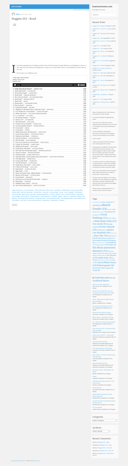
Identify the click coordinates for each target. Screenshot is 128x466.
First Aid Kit (99, 224)
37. (25, 163)
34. (38, 157)
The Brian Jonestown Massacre (104, 249)
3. (25, 93)
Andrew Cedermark (108, 202)
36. (25, 161)
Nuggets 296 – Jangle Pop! (99, 26)
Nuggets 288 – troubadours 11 (100, 94)
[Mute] (79, 85)
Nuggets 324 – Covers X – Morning (101, 41)
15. (24, 117)
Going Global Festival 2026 (99, 341)
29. (25, 146)
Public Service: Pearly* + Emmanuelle (103, 335)
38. (26, 165)
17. (23, 122)
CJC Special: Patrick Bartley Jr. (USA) (102, 306)
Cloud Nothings (99, 216)
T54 (94, 245)
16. (23, 120)
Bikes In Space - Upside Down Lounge (102, 317)
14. (23, 115)
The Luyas (102, 255)
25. (26, 138)
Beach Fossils (101, 207)
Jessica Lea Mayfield (103, 231)
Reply (15, 205)
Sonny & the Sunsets (100, 242)
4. (24, 95)
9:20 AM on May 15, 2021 (26, 14)
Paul (18, 14)
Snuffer (94, 376)
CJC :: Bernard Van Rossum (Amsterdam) (103, 322)
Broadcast (110, 212)
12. (30, 111)
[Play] (15, 85)
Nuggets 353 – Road (24, 18)
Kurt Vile (101, 235)
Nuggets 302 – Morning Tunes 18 (101, 85)
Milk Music (112, 236)
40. (24, 169)
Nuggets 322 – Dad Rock (99, 65)
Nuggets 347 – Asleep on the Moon (102, 68)
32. (26, 152)
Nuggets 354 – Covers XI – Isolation (102, 29)
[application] (49, 85)
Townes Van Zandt (106, 260)
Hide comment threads (85, 9)
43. (26, 175)
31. (32, 150)
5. (28, 97)
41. (20, 171)
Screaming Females (100, 240)
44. (23, 177)
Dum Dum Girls (105, 221)
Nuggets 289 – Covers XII (105, 448)
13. (30, 113)
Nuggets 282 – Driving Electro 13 (101, 102)
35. (24, 159)
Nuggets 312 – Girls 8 (98, 48)
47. (25, 183)
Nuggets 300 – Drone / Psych (100, 51)
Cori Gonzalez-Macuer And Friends (102, 348)
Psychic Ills (97, 238)
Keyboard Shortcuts (76, 9)
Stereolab (111, 242)
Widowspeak (105, 265)
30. (28, 148)
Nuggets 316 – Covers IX (99, 80)
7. (20, 101)
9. (22, 105)
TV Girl (98, 262)
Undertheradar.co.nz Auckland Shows (103, 279)
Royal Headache (109, 238)
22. (29, 132)
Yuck (96, 270)
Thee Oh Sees (104, 253)
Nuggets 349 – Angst (98, 38)
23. (28, 134)
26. (24, 140)
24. (25, 136)
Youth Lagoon (106, 268)
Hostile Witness (96, 388)
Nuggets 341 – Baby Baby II (100, 73)
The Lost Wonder (97, 407)
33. (26, 154)
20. (21, 128)
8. (25, 103)
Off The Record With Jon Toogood (101, 312)
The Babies (111, 245)
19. (28, 126)
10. (23, 107)
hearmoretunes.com (102, 6)
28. (26, 144)
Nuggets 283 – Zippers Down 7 (100, 90)
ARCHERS (97, 205)
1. (27, 89)
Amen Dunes (96, 202)
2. (24, 91)
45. (30, 179)
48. (29, 185)
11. (33, 109)
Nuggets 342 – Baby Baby (99, 76)
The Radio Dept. (103, 257)
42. (32, 173)
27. (31, 142)
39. (25, 167)
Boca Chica (101, 212)
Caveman (96, 215)
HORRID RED (102, 230)
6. (23, 99)
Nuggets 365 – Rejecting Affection (101, 33)
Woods (96, 268)
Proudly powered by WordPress (18, 460)
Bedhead (110, 209)
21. (21, 130)
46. (22, 181)
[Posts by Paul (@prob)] (13, 15)
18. (27, 124)
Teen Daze (101, 245)
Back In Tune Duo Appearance (100, 284)
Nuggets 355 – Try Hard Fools (100, 56)
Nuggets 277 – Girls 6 (98, 99)
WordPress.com (36, 460)
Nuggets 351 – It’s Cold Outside (100, 60)
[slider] (82, 85)
